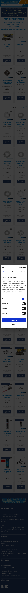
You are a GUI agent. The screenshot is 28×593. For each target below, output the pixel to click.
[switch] (24, 303)
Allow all (14, 320)
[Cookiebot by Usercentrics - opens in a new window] (19, 267)
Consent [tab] (5, 272)
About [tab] (23, 272)
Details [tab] (14, 272)
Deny (14, 324)
